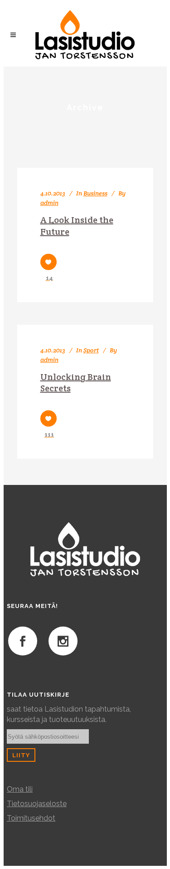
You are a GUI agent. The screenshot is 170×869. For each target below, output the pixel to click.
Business (95, 193)
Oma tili (20, 789)
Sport (91, 350)
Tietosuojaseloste (37, 803)
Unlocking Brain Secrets (75, 382)
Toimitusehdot (31, 818)
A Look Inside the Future (76, 225)
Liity (21, 755)
